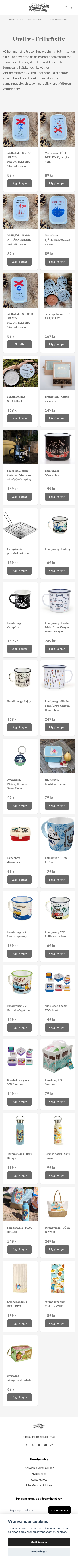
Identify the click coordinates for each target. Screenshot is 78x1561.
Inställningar (39, 1551)
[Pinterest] (45, 1445)
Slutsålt (19, 344)
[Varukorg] (72, 7)
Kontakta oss (39, 1479)
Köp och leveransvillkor (39, 1467)
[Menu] (6, 7)
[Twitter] (32, 1445)
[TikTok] (51, 1445)
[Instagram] (39, 1445)
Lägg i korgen (20, 183)
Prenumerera (60, 1510)
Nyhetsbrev (39, 1473)
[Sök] (66, 7)
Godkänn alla (39, 1542)
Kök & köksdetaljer (31, 19)
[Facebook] (26, 1445)
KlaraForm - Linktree (39, 1485)
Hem (12, 19)
